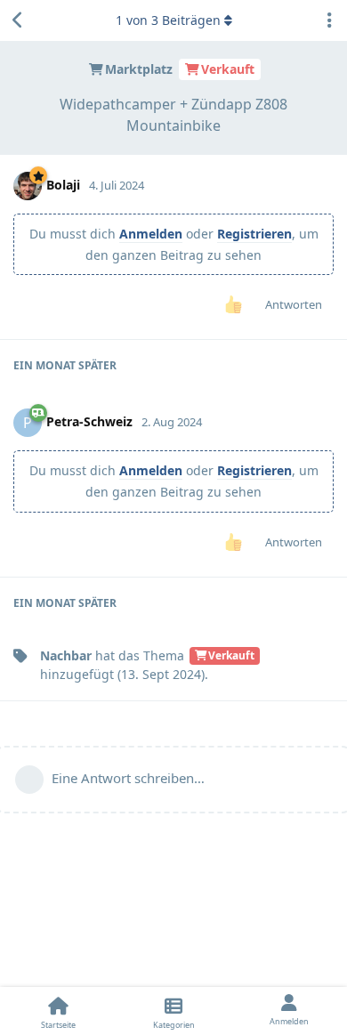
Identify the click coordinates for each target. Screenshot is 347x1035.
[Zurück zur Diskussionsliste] (18, 20)
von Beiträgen (168, 20)
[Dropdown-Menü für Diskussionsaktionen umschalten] (329, 20)
